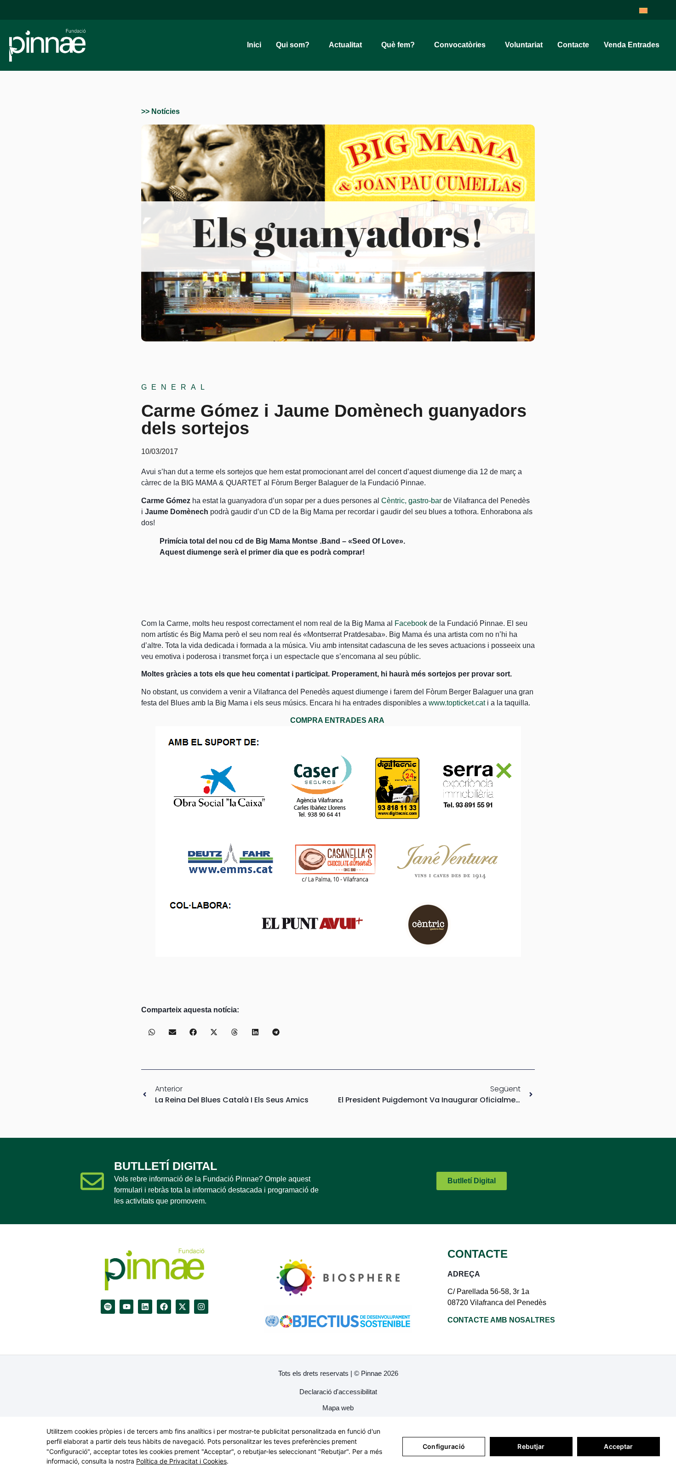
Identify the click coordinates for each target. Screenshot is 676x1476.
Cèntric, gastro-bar (411, 501)
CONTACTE (477, 1254)
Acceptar (618, 1446)
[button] (151, 1032)
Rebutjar (530, 1446)
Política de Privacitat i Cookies (181, 1461)
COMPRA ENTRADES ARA (337, 720)
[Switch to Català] (643, 10)
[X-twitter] (183, 1307)
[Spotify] (108, 1307)
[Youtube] (127, 1307)
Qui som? (292, 45)
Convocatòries (460, 45)
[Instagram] (201, 1307)
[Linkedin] (145, 1307)
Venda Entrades (631, 45)
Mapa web (338, 1408)
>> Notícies (160, 111)
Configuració (444, 1446)
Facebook (411, 623)
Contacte (573, 45)
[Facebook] (164, 1307)
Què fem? (398, 45)
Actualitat (345, 45)
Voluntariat (524, 45)
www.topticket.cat (457, 703)
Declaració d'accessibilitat (338, 1392)
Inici (254, 45)
